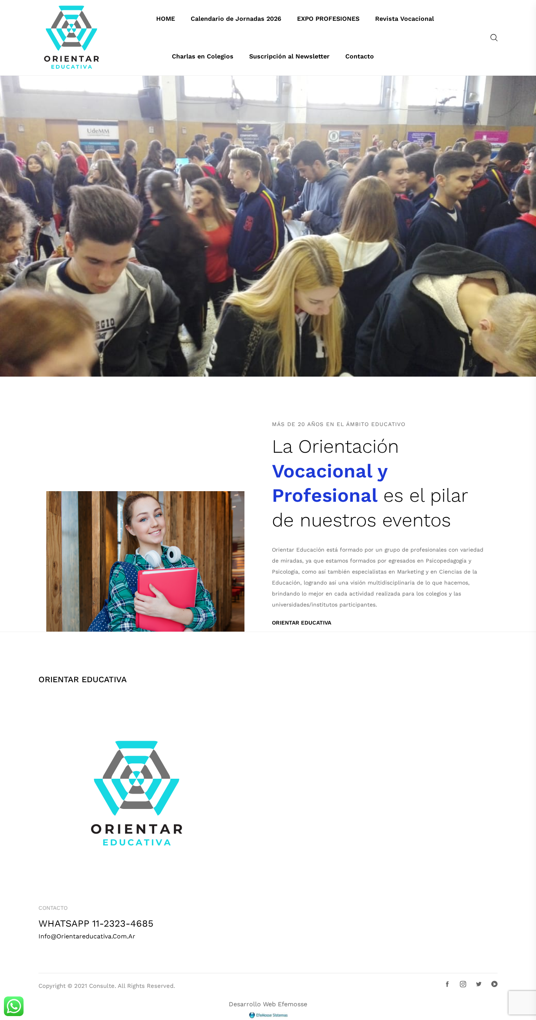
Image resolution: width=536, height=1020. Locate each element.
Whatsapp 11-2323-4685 (95, 924)
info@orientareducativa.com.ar (86, 936)
